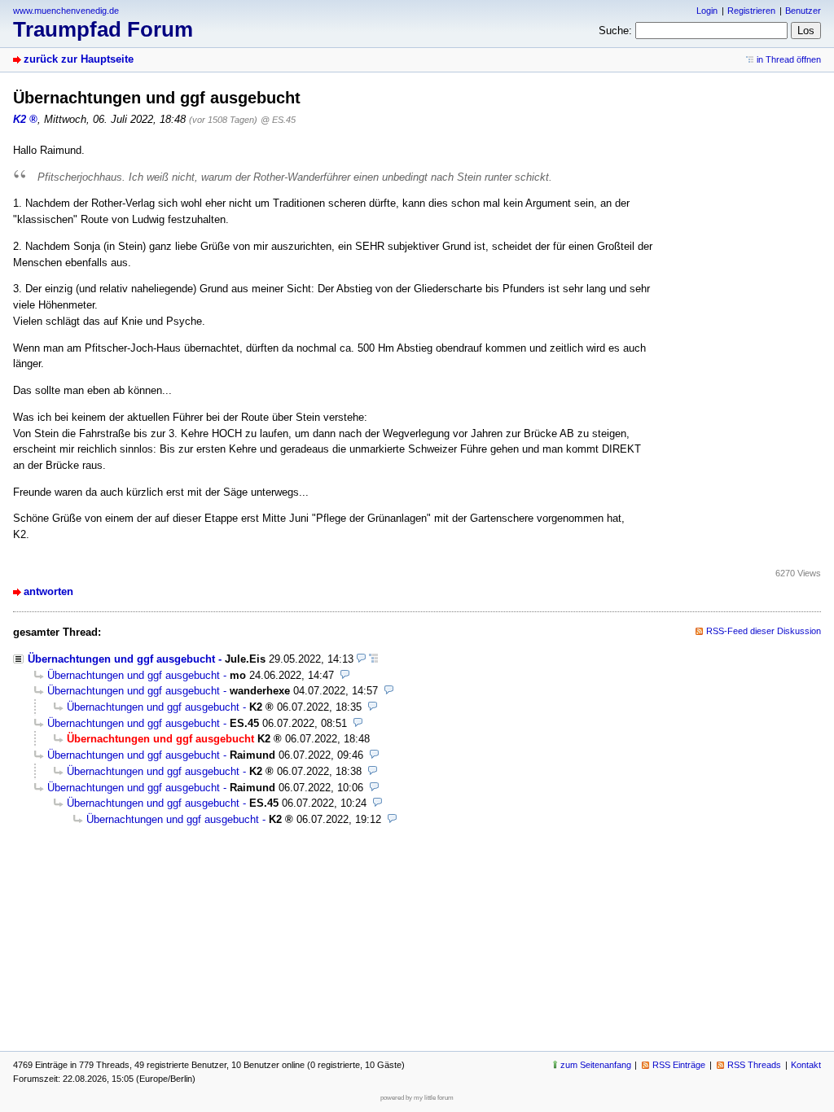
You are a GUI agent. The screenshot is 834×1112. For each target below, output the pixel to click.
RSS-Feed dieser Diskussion (763, 631)
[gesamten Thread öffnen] (373, 659)
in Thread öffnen (789, 59)
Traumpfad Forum (103, 29)
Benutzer (803, 10)
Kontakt (806, 1065)
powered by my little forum (417, 1097)
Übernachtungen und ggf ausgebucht (121, 659)
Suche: (615, 30)
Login (707, 10)
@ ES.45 (278, 120)
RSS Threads (754, 1065)
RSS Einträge (678, 1065)
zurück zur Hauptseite (79, 59)
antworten (48, 591)
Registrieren (751, 10)
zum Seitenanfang (595, 1065)
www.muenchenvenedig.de (66, 10)
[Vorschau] (361, 659)
